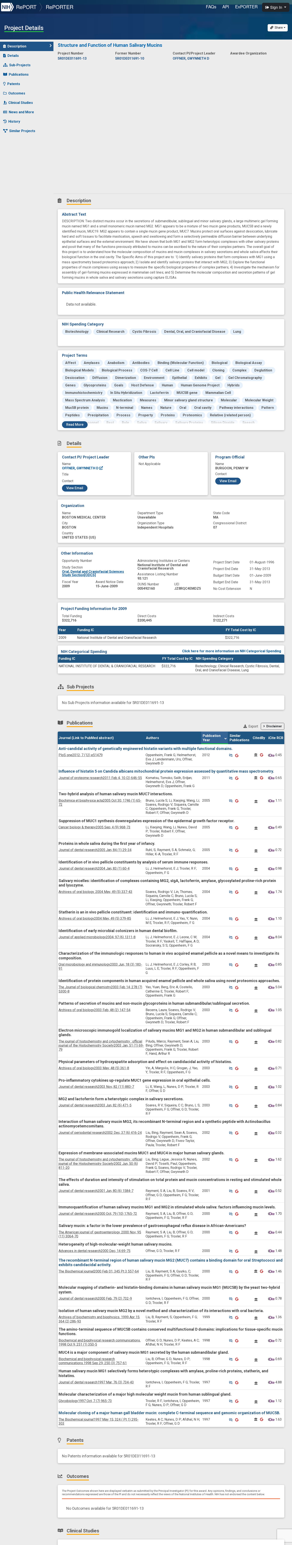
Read (74, 425)
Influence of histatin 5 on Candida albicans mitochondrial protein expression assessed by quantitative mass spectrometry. (166, 771)
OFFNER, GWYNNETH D (80, 468)
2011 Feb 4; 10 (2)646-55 (100, 778)
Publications (19, 74)
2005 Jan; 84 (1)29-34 (95, 850)
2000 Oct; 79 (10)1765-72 (98, 1214)
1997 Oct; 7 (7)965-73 (85, 1401)
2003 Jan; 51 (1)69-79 (101, 1045)
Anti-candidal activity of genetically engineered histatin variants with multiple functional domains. (146, 748)
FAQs (211, 6)
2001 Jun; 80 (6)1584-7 (96, 1191)
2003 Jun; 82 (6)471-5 (95, 1105)
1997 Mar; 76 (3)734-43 (96, 1382)
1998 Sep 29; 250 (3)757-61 (93, 1361)
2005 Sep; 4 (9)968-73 (94, 827)
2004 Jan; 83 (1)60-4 (94, 868)
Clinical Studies (20, 103)
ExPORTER (246, 6)
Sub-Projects (20, 65)
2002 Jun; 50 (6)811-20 (100, 1163)
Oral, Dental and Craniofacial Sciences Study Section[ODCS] (93, 573)
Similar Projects (22, 131)
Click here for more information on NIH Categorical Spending (231, 651)
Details (13, 56)
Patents (13, 84)
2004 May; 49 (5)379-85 (95, 918)
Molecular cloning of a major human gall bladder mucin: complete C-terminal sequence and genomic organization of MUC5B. (169, 1413)
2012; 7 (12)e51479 (81, 755)
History (14, 121)
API (225, 6)
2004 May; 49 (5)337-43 (95, 892)
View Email (74, 488)
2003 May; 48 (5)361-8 (94, 1068)
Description (16, 46)
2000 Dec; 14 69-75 (94, 1251)
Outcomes (16, 93)
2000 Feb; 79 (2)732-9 (95, 1298)
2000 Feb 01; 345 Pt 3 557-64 (99, 1271)
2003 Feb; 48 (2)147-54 (94, 1010)
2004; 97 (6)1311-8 (97, 937)
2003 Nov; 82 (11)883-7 (96, 1087)
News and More (21, 112)
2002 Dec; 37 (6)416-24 (100, 1133)
